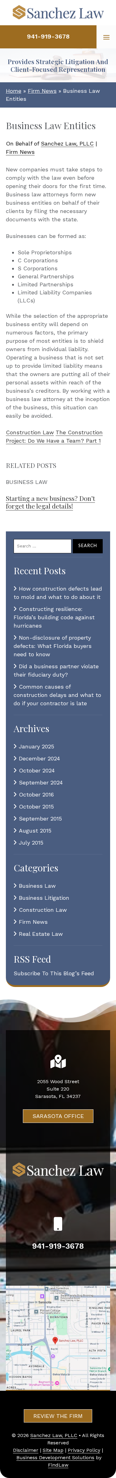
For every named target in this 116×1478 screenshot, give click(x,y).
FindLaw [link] (58, 1465)
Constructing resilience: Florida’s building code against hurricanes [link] (54, 617)
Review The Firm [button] (58, 1416)
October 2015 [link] (36, 806)
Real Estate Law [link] (41, 934)
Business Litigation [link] (44, 898)
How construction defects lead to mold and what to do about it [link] (58, 592)
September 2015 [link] (40, 818)
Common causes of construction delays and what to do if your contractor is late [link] (57, 694)
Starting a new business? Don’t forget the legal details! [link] (50, 502)
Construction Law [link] (30, 432)
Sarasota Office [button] (58, 1116)
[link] (58, 12)
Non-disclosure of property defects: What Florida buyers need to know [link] (53, 645)
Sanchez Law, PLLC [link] (67, 143)
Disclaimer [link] (25, 1450)
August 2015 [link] (35, 830)
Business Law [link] (37, 885)
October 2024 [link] (37, 770)
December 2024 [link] (39, 758)
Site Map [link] (53, 1450)
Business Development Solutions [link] (55, 1457)
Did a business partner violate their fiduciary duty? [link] (56, 670)
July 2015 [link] (31, 842)
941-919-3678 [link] (48, 36)
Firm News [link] (20, 152)
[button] (106, 37)
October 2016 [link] (36, 794)
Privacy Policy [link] (84, 1450)
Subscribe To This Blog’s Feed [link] (54, 973)
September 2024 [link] (41, 782)
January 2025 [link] (36, 746)
